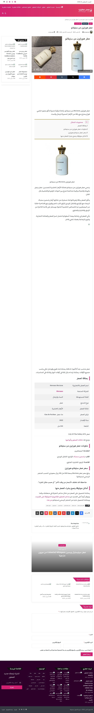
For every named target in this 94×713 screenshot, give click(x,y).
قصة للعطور (33, 689)
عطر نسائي (43, 685)
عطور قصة (30, 685)
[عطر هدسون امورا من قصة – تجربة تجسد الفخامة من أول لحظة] (59, 697)
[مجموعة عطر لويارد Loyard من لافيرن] (21, 67)
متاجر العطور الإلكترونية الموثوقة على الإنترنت (52, 496)
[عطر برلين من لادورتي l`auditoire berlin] (21, 46)
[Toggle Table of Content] (86, 122)
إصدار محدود (37, 676)
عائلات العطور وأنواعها (74, 440)
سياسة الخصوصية (9, 709)
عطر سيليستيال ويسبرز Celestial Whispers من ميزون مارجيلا (62, 554)
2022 (44, 673)
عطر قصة (32, 679)
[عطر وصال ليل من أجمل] (42, 588)
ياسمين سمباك (79, 456)
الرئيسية (58, 7)
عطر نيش (36, 685)
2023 (39, 673)
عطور (43, 7)
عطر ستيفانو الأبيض (67, 505)
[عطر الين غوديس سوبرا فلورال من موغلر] (9, 67)
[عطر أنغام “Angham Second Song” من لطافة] (66, 696)
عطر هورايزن (54, 505)
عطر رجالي (38, 679)
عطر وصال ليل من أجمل (45, 594)
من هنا (49, 500)
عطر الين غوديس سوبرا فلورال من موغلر (10, 74)
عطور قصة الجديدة (41, 689)
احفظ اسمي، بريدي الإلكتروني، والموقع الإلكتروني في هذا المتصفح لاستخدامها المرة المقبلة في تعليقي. (65, 650)
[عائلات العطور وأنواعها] (77, 675)
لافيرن (28, 689)
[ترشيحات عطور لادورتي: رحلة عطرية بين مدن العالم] (59, 675)
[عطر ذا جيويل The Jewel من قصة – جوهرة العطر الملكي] (62, 588)
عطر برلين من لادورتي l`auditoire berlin (21, 53)
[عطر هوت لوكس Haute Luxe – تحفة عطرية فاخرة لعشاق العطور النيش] (51, 677)
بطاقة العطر (82, 125)
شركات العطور (36, 7)
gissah (43, 676)
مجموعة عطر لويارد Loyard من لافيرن (22, 74)
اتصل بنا (3, 709)
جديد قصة (30, 676)
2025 (35, 673)
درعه (44, 679)
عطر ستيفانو (74, 505)
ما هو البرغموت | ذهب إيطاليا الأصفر (88, 698)
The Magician (86, 32)
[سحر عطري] (85, 10)
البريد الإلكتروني (88, 642)
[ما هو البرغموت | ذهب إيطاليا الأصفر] (77, 697)
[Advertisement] (62, 93)
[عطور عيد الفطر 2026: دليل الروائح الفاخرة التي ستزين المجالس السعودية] (66, 677)
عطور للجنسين (81, 19)
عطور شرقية (85, 23)
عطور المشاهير (26, 7)
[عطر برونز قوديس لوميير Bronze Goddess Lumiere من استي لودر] (9, 46)
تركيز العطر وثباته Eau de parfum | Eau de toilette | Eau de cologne (88, 685)
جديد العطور (51, 7)
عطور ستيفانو (48, 505)
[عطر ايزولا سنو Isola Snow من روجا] (51, 695)
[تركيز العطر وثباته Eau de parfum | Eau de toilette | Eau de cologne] (77, 683)
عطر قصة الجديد (42, 682)
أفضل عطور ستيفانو (81, 505)
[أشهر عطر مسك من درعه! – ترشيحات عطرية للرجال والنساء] (66, 688)
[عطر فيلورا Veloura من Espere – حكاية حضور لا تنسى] (51, 688)
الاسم (91, 634)
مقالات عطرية (16, 7)
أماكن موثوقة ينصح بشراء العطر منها (73, 136)
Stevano (59, 391)
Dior (30, 673)
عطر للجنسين (60, 505)
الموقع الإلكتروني (56, 642)
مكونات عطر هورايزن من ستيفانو (75, 129)
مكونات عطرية (6, 7)
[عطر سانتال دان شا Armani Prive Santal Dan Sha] (81, 588)
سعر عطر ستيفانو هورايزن (77, 132)
